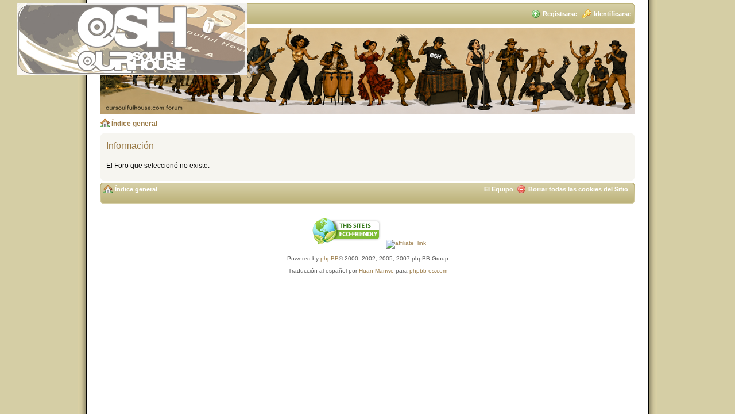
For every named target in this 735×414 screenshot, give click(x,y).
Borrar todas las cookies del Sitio (578, 189)
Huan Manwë (376, 270)
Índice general (134, 124)
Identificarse (612, 13)
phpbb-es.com (428, 270)
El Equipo (498, 189)
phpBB (329, 258)
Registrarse (560, 13)
